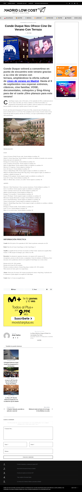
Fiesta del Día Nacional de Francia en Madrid (26, 468)
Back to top (74, 487)
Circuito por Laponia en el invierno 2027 (25, 473)
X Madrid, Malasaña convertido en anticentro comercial (15, 409)
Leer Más (39, 340)
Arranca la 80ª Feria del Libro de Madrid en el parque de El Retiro (11, 382)
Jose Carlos (29, 33)
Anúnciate (31, 3)
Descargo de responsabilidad (41, 3)
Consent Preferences (4, 1)
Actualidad (22, 22)
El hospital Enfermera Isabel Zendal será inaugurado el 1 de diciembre (11, 364)
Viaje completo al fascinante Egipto (24, 477)
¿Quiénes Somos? (11, 3)
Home (5, 3)
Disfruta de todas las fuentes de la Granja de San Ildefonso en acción (39, 409)
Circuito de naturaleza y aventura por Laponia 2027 (27, 464)
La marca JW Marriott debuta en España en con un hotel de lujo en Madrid (11, 399)
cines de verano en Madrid (23, 81)
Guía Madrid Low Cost (22, 3)
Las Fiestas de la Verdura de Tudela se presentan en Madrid (29, 481)
